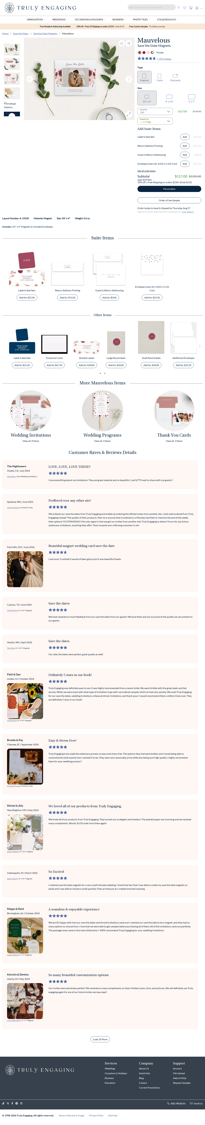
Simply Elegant (12, 851)
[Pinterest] (17, 1103)
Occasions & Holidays (89, 19)
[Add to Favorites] (121, 43)
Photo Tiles (140, 19)
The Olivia (11, 648)
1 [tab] (100, 373)
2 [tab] (104, 373)
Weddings (58, 19)
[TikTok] (4, 1103)
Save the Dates (21, 33)
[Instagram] (22, 1103)
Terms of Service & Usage (71, 1115)
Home (5, 33)
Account (177, 1068)
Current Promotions (149, 1087)
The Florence (12, 610)
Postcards (175, 80)
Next (12, 116)
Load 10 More (100, 1039)
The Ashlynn (12, 720)
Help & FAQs (179, 1078)
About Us (144, 1068)
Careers (143, 1082)
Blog (141, 1078)
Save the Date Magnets (45, 33)
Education (110, 1082)
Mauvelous (11, 476)
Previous (12, 41)
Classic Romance (13, 507)
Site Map (112, 1115)
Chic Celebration (13, 1020)
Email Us (198, 1103)
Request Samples (182, 1082)
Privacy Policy (96, 1115)
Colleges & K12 (166, 19)
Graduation (35, 19)
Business (118, 19)
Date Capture (12, 879)
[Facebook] (13, 1103)
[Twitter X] (9, 1103)
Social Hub (144, 1073)
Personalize (169, 188)
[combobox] (155, 7)
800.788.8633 (178, 1103)
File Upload (179, 1073)
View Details (188, 211)
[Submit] (179, 7)
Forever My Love (13, 786)
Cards (160, 80)
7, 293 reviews (164, 58)
